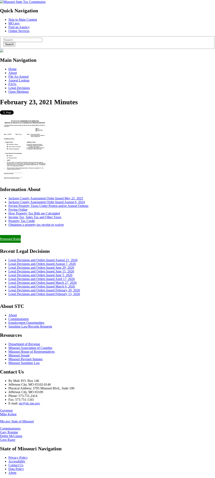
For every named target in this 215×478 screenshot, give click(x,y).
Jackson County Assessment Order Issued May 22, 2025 (45, 198)
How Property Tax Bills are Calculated (34, 213)
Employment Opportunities (26, 322)
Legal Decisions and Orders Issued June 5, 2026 (40, 275)
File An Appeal (18, 76)
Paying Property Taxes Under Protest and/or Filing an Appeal (40, 232)
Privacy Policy (18, 457)
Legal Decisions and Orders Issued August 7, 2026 (42, 264)
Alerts (12, 472)
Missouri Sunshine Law (24, 363)
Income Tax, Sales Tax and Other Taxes (34, 217)
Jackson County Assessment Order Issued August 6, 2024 (46, 202)
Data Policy (16, 469)
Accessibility (16, 461)
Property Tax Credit (21, 221)
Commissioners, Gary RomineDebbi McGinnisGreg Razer (11, 434)
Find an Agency (19, 27)
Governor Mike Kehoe (8, 412)
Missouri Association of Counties (30, 348)
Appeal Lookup (18, 80)
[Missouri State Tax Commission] (23, 2)
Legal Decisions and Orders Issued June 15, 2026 (41, 271)
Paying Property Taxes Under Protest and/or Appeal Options (48, 206)
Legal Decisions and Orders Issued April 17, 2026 (41, 279)
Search (9, 44)
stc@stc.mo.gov (29, 403)
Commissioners (18, 319)
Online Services (18, 31)
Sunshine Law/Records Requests (30, 326)
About (12, 73)
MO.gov (14, 23)
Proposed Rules (10, 239)
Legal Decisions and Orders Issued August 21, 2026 (42, 260)
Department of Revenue (24, 344)
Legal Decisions (19, 88)
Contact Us (15, 465)
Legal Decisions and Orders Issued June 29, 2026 (41, 267)
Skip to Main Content (22, 19)
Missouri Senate (19, 355)
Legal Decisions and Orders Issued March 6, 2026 (41, 286)
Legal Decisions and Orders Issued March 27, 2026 (42, 282)
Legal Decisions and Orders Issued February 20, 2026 (44, 290)
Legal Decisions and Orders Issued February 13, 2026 (44, 294)
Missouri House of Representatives (31, 351)
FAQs (12, 84)
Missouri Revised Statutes (25, 359)
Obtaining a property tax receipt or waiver (36, 224)
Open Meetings (18, 91)
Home (12, 69)
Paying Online (18, 209)
